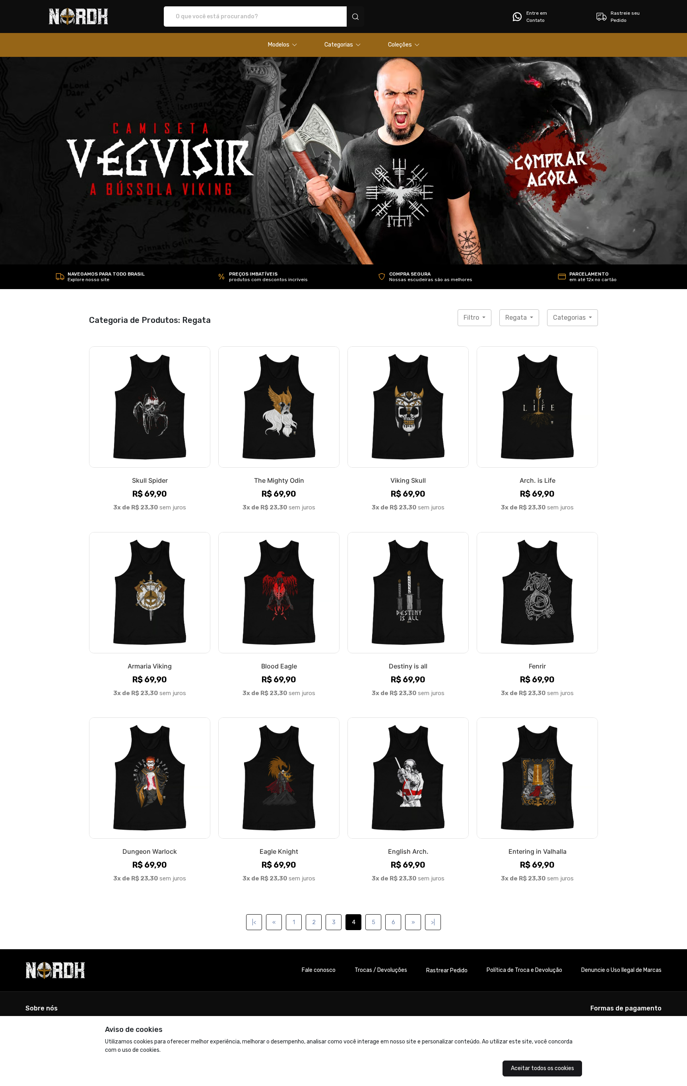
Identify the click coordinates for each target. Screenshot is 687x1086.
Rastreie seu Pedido (625, 16)
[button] (282, 45)
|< (254, 922)
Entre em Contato (536, 16)
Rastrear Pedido (447, 970)
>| (433, 922)
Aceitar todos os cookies (542, 1068)
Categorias (570, 317)
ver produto (149, 406)
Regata (516, 317)
